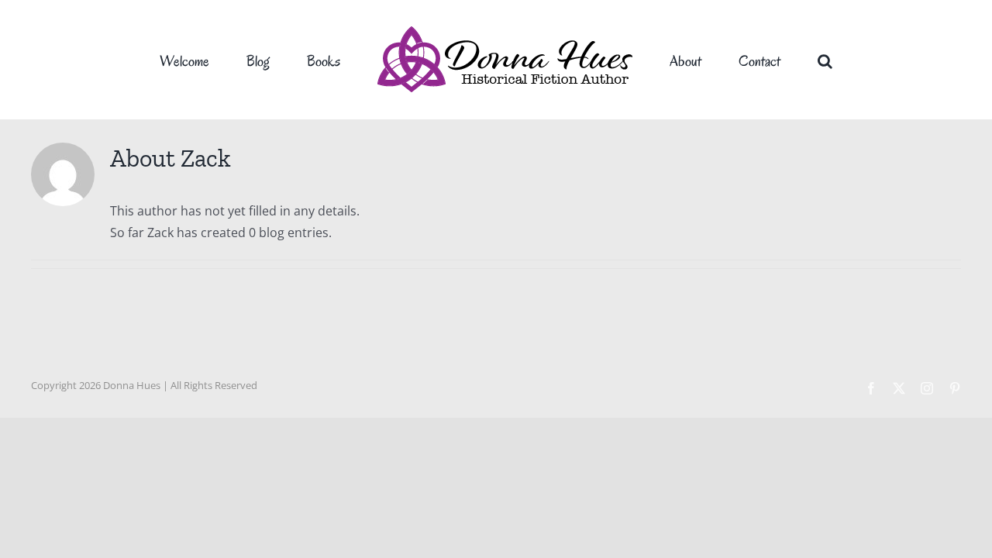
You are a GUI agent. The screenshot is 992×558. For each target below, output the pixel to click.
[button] (768, 59)
